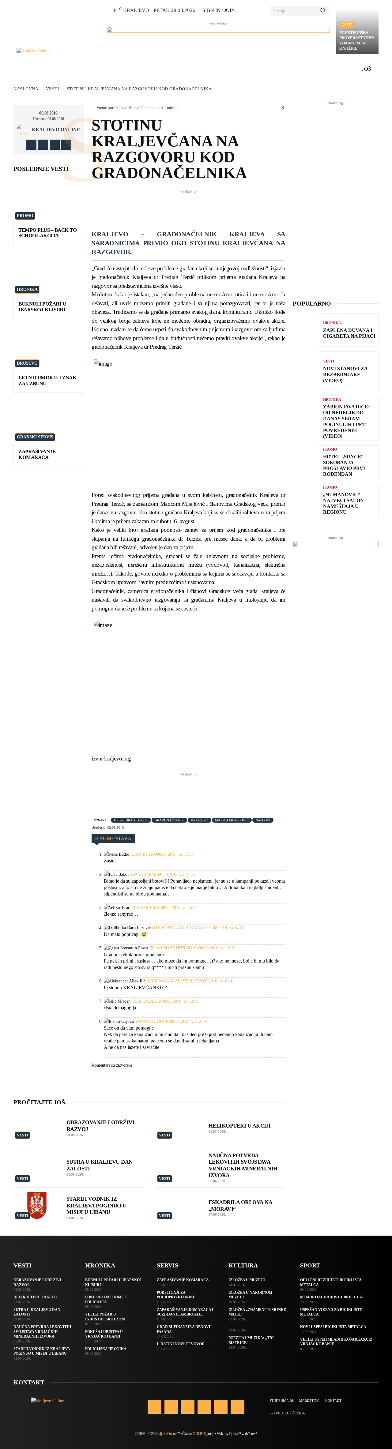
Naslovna (25, 89)
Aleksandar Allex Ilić (172, 981)
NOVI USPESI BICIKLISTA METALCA (333, 1327)
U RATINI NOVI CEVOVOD (181, 1344)
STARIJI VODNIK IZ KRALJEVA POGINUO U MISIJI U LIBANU (96, 1205)
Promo (25, 215)
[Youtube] (66, 145)
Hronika (27, 289)
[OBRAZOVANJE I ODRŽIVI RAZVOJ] (36, 1126)
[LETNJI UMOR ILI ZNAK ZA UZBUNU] (48, 347)
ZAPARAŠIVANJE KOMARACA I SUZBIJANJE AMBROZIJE (185, 1312)
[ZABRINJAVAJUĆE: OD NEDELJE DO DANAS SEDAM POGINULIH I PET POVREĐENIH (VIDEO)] (305, 416)
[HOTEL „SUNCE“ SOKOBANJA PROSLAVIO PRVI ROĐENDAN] (305, 462)
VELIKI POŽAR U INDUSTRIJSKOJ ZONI (105, 1316)
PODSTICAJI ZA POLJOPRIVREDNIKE (176, 1295)
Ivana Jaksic (144, 874)
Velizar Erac (146, 907)
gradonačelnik (169, 820)
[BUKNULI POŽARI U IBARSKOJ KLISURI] (48, 274)
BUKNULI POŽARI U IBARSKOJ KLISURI (42, 307)
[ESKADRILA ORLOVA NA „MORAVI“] (179, 1205)
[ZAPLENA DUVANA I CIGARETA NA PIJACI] (305, 330)
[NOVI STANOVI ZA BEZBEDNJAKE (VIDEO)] (305, 371)
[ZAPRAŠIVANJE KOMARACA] (48, 421)
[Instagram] (43, 145)
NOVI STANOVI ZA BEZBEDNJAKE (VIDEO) (345, 374)
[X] (55, 145)
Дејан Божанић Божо (174, 948)
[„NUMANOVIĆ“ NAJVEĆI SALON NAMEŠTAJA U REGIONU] (305, 500)
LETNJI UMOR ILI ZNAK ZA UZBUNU (47, 380)
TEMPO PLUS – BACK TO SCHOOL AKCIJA (47, 233)
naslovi (262, 820)
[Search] (323, 11)
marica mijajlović (232, 820)
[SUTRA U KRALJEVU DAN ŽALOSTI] (36, 1162)
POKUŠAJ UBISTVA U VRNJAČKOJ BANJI (104, 1334)
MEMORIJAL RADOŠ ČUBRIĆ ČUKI (332, 1297)
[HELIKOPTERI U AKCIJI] (179, 1126)
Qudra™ (235, 1434)
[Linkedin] (187, 1407)
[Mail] (204, 1407)
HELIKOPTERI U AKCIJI (240, 1126)
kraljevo (199, 820)
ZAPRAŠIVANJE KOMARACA (36, 454)
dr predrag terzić (131, 820)
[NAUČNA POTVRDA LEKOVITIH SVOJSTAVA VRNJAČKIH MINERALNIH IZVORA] (179, 1162)
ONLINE (199, 1434)
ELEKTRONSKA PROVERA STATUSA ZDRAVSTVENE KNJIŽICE (357, 40)
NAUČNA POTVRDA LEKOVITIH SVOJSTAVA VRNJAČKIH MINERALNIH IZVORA (42, 1331)
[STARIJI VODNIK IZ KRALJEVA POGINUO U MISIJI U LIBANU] (36, 1205)
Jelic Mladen (147, 1001)
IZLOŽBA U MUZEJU (246, 1280)
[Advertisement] (203, 208)
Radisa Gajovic (153, 1021)
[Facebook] (31, 145)
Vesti (346, 25)
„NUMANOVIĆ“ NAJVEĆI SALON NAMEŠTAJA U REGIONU (343, 503)
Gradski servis (35, 437)
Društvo (27, 363)
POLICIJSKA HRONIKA (105, 1349)
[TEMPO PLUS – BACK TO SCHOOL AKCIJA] (48, 200)
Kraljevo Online (56, 129)
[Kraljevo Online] (58, 51)
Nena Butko (143, 854)
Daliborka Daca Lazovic (179, 927)
